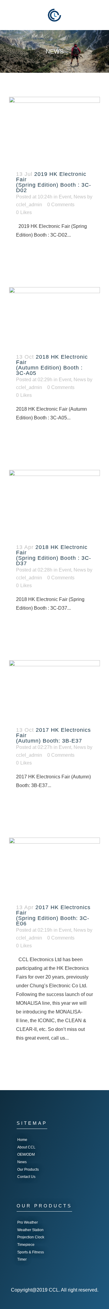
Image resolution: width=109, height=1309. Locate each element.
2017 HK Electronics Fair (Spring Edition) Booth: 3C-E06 (53, 915)
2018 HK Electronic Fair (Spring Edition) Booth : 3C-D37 (53, 555)
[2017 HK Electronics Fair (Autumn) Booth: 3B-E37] (54, 690)
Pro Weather (27, 1222)
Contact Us (26, 1177)
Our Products (28, 1169)
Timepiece (26, 1245)
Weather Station (30, 1230)
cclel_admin (29, 204)
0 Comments (60, 204)
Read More (34, 253)
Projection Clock (30, 1237)
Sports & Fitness (30, 1252)
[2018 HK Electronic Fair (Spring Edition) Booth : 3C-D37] (54, 504)
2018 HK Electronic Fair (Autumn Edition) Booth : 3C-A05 (52, 365)
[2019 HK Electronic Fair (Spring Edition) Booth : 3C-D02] (54, 130)
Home (22, 1140)
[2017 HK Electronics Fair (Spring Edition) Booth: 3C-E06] (54, 868)
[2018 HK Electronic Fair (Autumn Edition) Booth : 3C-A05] (54, 317)
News (80, 196)
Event (65, 196)
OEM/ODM (26, 1154)
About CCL (26, 1147)
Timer (22, 1259)
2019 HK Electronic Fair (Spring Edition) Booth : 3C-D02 (53, 182)
